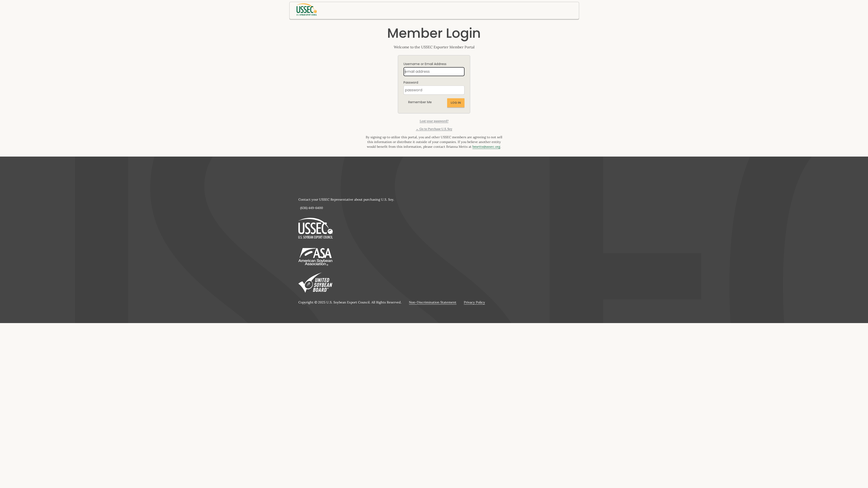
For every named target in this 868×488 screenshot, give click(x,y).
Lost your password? (434, 121)
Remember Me (420, 102)
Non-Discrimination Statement (432, 302)
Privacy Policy (474, 302)
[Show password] (460, 90)
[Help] (435, 101)
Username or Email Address (424, 64)
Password (410, 82)
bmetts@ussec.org (486, 147)
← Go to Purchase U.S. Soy (434, 129)
